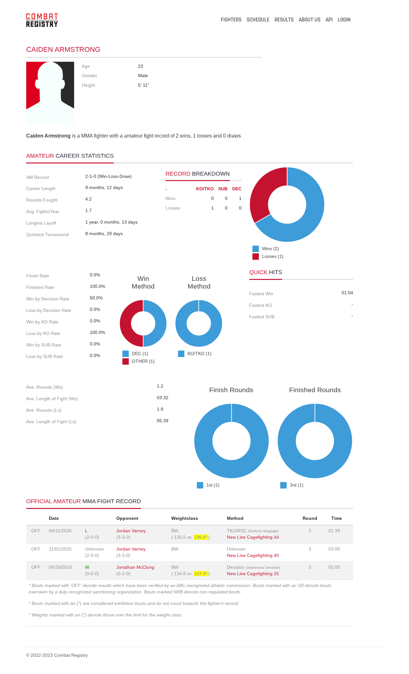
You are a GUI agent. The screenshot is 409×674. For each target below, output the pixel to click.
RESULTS (284, 20)
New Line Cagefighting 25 (253, 573)
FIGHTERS (231, 20)
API (329, 20)
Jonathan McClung (135, 567)
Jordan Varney (131, 530)
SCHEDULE (258, 20)
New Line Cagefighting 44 (253, 537)
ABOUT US (309, 20)
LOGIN (344, 20)
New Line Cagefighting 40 (253, 555)
